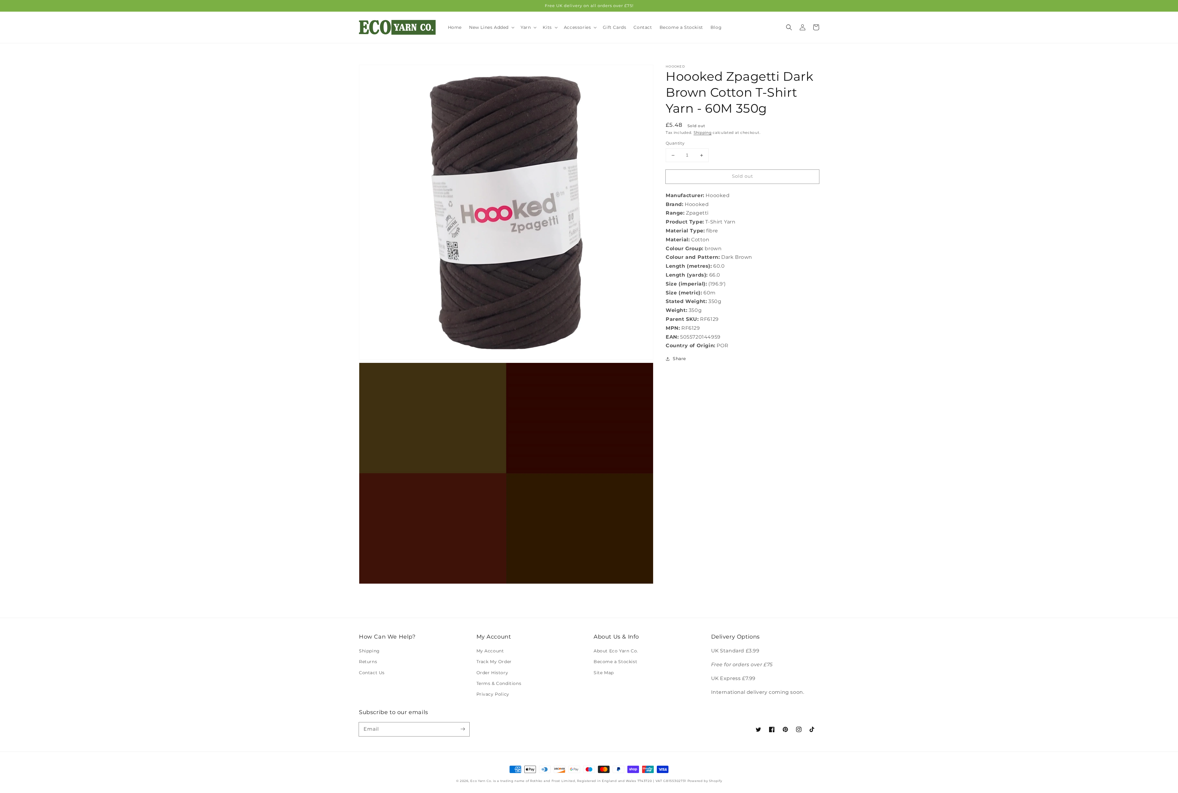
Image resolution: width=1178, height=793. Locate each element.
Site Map (604, 672)
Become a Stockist (615, 661)
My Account (490, 651)
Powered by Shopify (704, 781)
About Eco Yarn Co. (616, 651)
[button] (789, 27)
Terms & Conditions (499, 683)
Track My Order (494, 661)
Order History (492, 672)
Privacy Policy (492, 694)
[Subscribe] (462, 729)
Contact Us (372, 672)
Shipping (703, 132)
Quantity (675, 143)
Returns (368, 661)
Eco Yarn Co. (481, 781)
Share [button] (679, 359)
